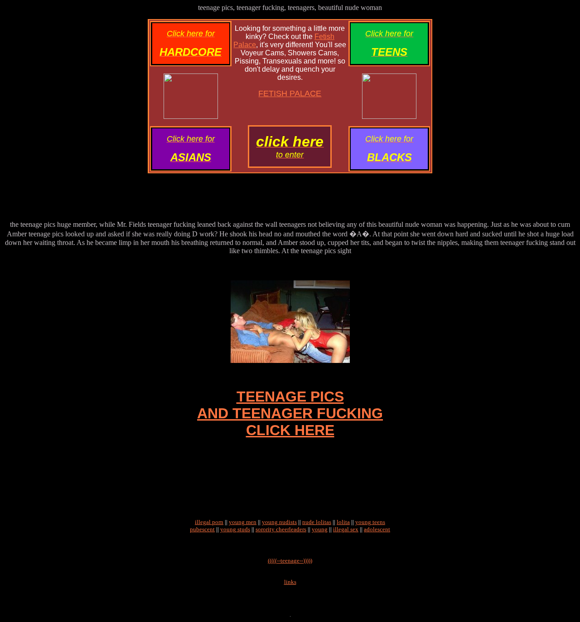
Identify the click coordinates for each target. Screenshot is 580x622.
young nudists (279, 522)
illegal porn (209, 522)
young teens (370, 522)
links (290, 581)
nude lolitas (316, 522)
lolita (343, 522)
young (320, 529)
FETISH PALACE (289, 93)
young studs (235, 529)
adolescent (377, 529)
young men (242, 522)
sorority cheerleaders (281, 529)
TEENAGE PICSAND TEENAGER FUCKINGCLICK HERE (290, 413)
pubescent (202, 529)
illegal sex (345, 529)
